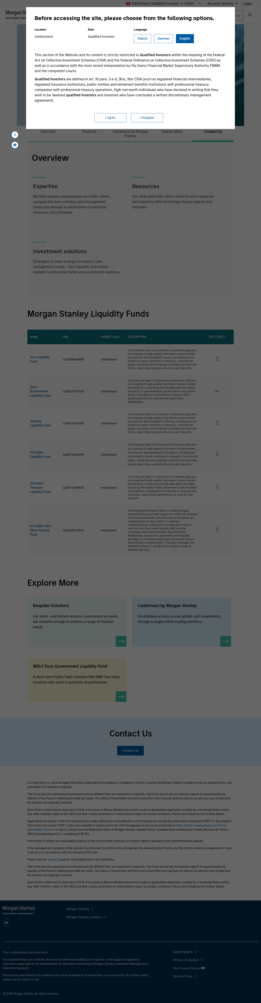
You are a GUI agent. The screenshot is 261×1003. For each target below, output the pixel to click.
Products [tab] (89, 131)
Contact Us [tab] (213, 131)
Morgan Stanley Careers (84, 917)
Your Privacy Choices (187, 968)
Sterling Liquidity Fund (40, 423)
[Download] (217, 360)
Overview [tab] (47, 131)
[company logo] (22, 15)
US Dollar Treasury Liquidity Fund (40, 487)
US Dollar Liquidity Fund (40, 454)
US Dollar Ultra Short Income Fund (40, 530)
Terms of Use (182, 976)
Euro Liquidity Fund (40, 359)
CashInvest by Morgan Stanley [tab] (130, 133)
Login (247, 3)
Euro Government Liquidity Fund (40, 391)
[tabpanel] (130, 219)
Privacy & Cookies (186, 960)
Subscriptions (183, 952)
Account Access (220, 3)
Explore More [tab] (172, 131)
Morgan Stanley (78, 909)
